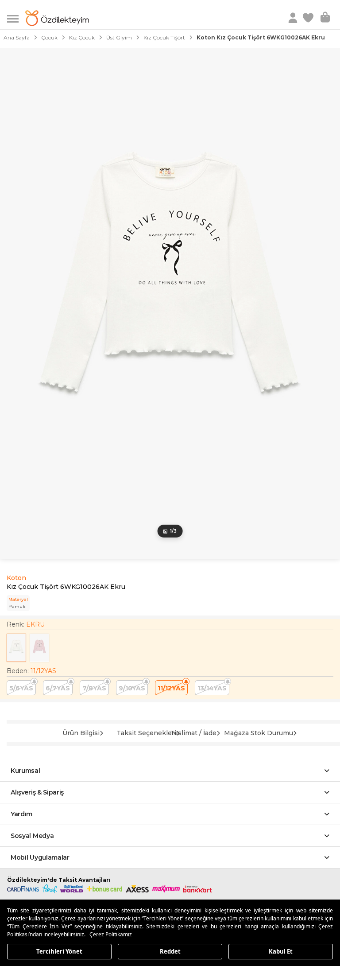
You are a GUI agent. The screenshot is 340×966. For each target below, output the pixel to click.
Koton (16, 578)
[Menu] (16, 18)
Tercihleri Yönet (59, 951)
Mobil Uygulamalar (40, 857)
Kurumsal (25, 771)
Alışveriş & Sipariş (37, 792)
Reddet (170, 951)
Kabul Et (281, 951)
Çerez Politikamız (110, 934)
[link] (309, 18)
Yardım (21, 814)
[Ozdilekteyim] (57, 18)
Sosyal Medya (32, 836)
